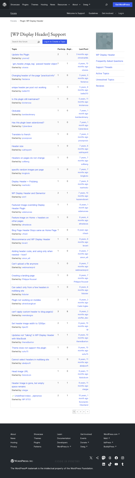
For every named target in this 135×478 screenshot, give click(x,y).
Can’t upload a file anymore (25, 263)
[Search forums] (38, 42)
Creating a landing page (23, 275)
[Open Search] (106, 4)
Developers (62, 442)
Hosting (14, 442)
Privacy (14, 446)
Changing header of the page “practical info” (33, 75)
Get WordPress (122, 4)
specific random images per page (28, 169)
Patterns (37, 446)
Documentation (64, 438)
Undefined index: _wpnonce (28, 395)
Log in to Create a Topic (54, 41)
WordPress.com (112, 434)
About (13, 434)
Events (83, 438)
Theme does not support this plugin (29, 347)
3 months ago (82, 54)
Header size (17, 146)
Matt (107, 438)
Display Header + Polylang (25, 181)
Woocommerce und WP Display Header (31, 239)
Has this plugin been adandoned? (28, 122)
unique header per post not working (29, 87)
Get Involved (86, 434)
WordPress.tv (64, 446)
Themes (37, 438)
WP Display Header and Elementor (28, 193)
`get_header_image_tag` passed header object (34, 63)
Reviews (100, 85)
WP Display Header (105, 55)
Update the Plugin (20, 54)
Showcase (38, 434)
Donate (84, 442)
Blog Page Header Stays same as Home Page (34, 230)
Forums (14, 13)
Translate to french (21, 134)
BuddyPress (110, 446)
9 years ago (83, 230)
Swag (84, 446)
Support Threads (104, 67)
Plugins (37, 442)
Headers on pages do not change (28, 158)
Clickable (16, 111)
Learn (59, 434)
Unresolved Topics (105, 79)
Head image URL (20, 371)
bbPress (108, 442)
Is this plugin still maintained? (26, 99)
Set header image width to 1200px (28, 323)
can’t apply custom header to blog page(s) (32, 311)
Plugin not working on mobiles (26, 300)
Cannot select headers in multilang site (30, 359)
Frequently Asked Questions (109, 61)
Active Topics (102, 73)
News (13, 438)
